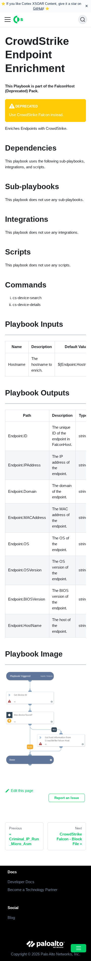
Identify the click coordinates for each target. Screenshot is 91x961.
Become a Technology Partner (32, 889)
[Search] (82, 19)
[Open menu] (78, 948)
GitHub (38, 8)
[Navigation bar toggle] (7, 19)
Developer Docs (21, 882)
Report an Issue (66, 798)
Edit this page (22, 790)
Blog (11, 917)
